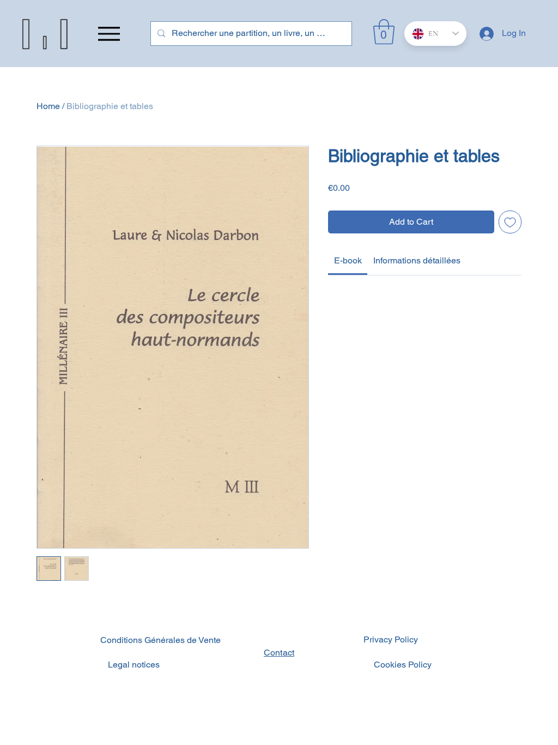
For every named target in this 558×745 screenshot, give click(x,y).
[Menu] (108, 33)
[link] (348, 260)
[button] (384, 31)
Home (48, 106)
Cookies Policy (403, 664)
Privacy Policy (390, 639)
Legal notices (134, 664)
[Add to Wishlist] (510, 222)
